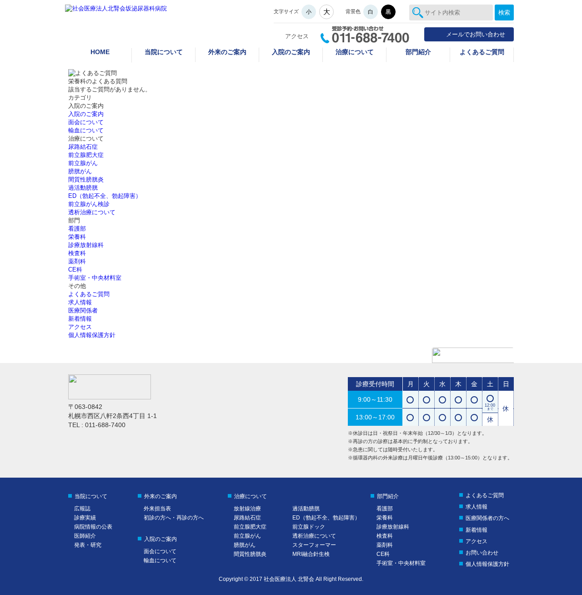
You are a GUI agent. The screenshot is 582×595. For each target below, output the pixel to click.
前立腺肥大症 (86, 154)
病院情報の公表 (93, 527)
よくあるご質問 (482, 51)
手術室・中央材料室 (94, 277)
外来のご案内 (227, 51)
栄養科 (77, 236)
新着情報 (80, 318)
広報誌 (82, 508)
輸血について (86, 130)
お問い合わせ (482, 553)
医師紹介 (85, 536)
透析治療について (91, 212)
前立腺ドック (308, 527)
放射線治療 (247, 508)
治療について (355, 51)
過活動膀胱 (83, 187)
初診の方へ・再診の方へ (174, 517)
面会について (86, 122)
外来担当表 (157, 508)
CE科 (75, 269)
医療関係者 (83, 310)
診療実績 (85, 517)
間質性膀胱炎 (86, 179)
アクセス (297, 36)
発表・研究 (87, 545)
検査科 (77, 253)
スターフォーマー (314, 545)
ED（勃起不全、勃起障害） (104, 195)
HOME (100, 51)
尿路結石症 (83, 146)
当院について (164, 51)
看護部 (77, 228)
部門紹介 (418, 51)
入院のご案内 (291, 51)
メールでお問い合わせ (475, 34)
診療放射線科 (86, 245)
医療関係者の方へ (487, 518)
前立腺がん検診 (89, 204)
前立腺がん (83, 163)
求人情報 (80, 302)
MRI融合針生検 (311, 554)
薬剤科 (77, 261)
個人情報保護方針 (91, 335)
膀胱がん (80, 171)
